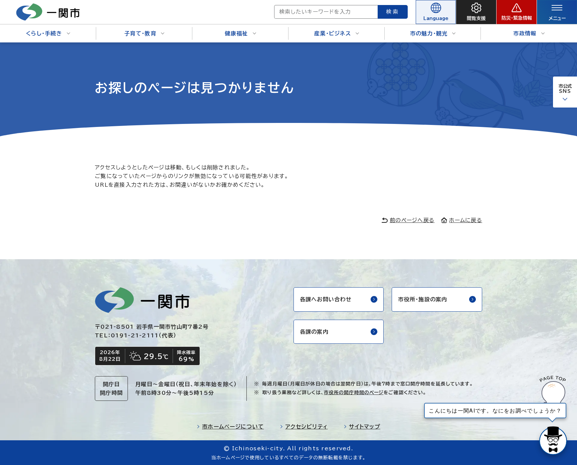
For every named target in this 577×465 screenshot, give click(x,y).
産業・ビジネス (332, 33)
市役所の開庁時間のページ (353, 392)
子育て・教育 (140, 33)
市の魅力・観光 (429, 33)
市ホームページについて (233, 426)
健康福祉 (236, 33)
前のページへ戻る (412, 220)
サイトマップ (364, 426)
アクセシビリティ (306, 426)
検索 (392, 11)
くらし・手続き (44, 33)
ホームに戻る (465, 220)
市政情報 (524, 33)
